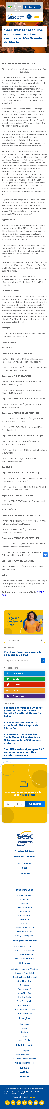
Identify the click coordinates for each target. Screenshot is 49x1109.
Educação (24, 1024)
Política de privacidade (24, 1063)
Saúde (24, 1028)
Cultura (24, 1032)
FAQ (24, 868)
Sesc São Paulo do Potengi (25, 977)
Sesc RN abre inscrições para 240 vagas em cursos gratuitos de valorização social (24, 752)
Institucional (24, 863)
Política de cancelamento (24, 1059)
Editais (24, 1067)
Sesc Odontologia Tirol (24, 1009)
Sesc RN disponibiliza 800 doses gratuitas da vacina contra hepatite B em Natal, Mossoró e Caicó (23, 712)
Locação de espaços (24, 935)
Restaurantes (24, 915)
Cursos (24, 923)
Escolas (24, 903)
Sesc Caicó (24, 985)
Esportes (24, 899)
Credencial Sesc (24, 851)
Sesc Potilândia (24, 997)
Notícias (25, 1072)
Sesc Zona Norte (24, 1001)
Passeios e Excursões (24, 927)
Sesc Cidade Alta (24, 1013)
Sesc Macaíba (24, 993)
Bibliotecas (24, 919)
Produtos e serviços (24, 1055)
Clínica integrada (24, 907)
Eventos (24, 1076)
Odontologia (24, 911)
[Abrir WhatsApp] (43, 1103)
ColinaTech (31, 1097)
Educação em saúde (24, 954)
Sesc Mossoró (24, 989)
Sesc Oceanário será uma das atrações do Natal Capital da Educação (21, 725)
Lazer (24, 1036)
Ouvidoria (24, 873)
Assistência (24, 1040)
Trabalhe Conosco (24, 856)
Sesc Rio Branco (24, 1005)
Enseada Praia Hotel (24, 973)
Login (32, 7)
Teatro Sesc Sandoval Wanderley (24, 969)
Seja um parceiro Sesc (24, 958)
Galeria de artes (24, 931)
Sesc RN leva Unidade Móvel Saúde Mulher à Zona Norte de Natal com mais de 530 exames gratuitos (22, 738)
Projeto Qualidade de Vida (24, 946)
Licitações (24, 1051)
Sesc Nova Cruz (24, 981)
